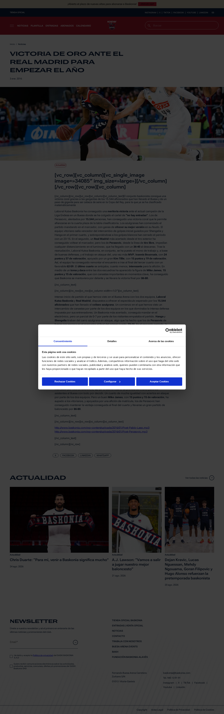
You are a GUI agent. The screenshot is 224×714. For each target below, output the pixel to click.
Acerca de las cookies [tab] (161, 341)
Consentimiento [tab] (63, 341)
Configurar (110, 381)
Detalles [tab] (112, 341)
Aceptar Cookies (159, 381)
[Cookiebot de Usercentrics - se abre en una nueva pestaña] (167, 330)
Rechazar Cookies (64, 381)
